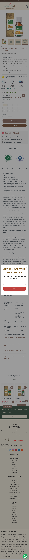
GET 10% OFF (14, 288)
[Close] (26, 267)
